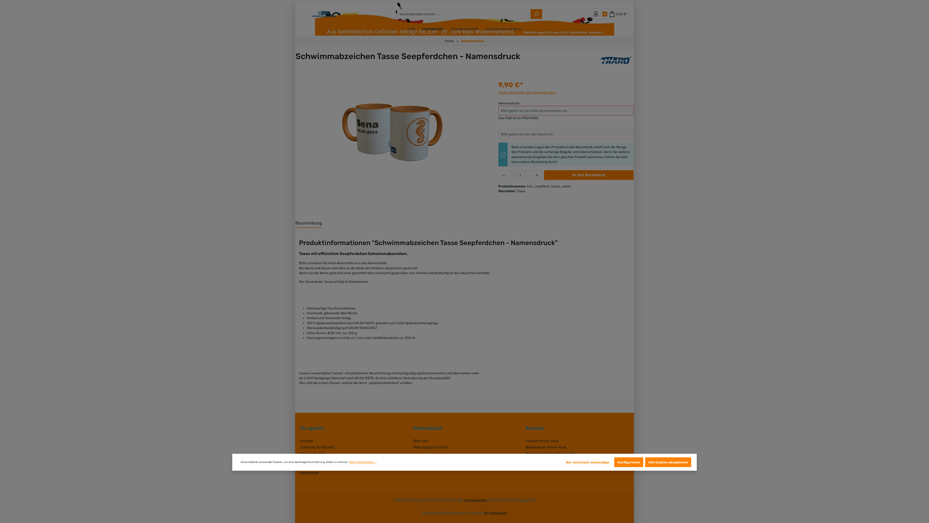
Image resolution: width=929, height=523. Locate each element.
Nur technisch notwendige (587, 462)
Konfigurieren (628, 462)
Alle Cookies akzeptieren (668, 462)
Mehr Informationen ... (363, 462)
